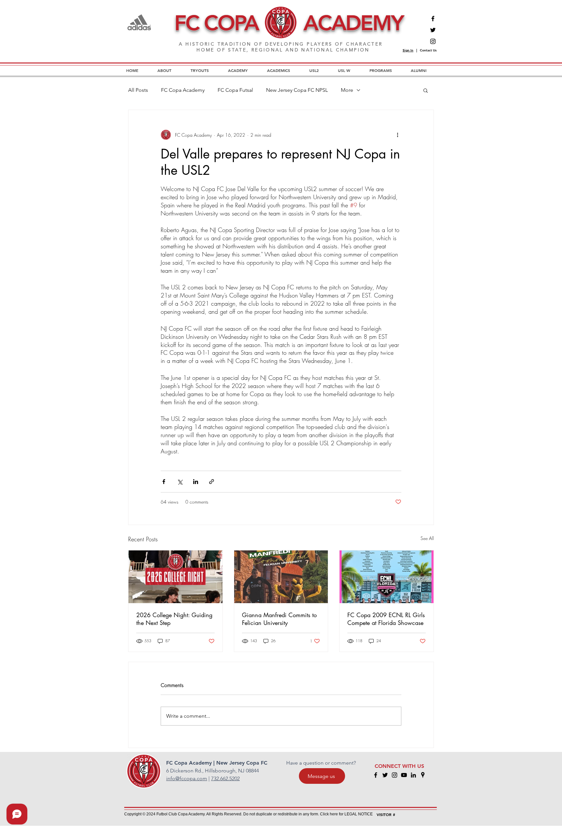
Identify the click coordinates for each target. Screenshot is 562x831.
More (347, 90)
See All (427, 538)
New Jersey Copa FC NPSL (297, 90)
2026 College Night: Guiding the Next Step (174, 619)
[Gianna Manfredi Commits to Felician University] (281, 576)
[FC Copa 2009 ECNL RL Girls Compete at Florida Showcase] (387, 576)
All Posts (138, 90)
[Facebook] (432, 18)
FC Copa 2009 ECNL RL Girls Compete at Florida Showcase (386, 619)
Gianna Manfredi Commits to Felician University (279, 619)
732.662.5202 (225, 778)
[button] (425, 90)
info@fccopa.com (186, 778)
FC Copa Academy (183, 90)
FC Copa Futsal (235, 90)
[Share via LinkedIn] (196, 481)
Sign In (408, 50)
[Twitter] (432, 30)
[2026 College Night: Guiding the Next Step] (175, 576)
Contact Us (428, 50)
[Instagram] (432, 41)
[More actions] (397, 135)
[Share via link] (211, 481)
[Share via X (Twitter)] (180, 481)
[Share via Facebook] (164, 481)
